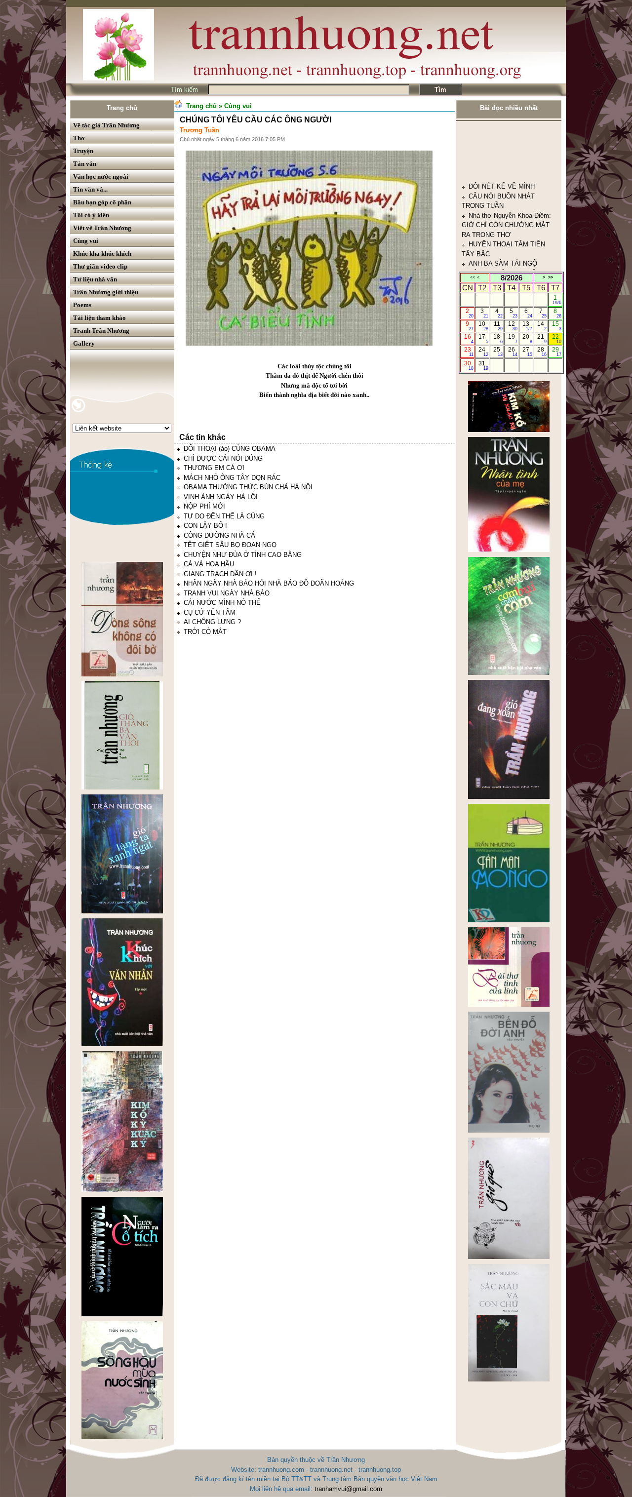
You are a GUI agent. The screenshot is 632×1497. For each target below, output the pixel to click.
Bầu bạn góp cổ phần (102, 202)
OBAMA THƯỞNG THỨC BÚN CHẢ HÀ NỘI (248, 487)
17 (483, 338)
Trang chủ (122, 108)
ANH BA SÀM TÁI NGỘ (503, 206)
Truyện (83, 151)
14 (542, 325)
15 (556, 325)
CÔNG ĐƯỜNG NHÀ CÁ (219, 535)
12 (512, 325)
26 (512, 351)
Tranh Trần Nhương (101, 330)
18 (498, 338)
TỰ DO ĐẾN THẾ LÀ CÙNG (224, 516)
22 (556, 338)
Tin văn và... (90, 189)
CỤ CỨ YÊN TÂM (210, 612)
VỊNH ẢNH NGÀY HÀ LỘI (221, 497)
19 (512, 338)
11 (498, 325)
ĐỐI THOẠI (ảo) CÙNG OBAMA (230, 448)
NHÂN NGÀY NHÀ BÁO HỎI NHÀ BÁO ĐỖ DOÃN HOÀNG (269, 583)
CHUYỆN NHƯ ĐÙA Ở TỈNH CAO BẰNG (243, 554)
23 (469, 351)
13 (527, 325)
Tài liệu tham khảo (99, 317)
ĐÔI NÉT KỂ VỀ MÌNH (502, 129)
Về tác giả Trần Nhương (106, 125)
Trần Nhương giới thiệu (105, 292)
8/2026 (511, 278)
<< (472, 277)
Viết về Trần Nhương (102, 228)
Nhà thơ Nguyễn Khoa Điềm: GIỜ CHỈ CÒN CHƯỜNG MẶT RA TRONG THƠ (506, 168)
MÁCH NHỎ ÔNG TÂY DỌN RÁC (232, 477)
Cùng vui (85, 240)
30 (469, 365)
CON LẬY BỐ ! (205, 525)
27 (527, 351)
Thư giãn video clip (100, 266)
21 (542, 338)
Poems (82, 305)
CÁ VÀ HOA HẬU (209, 564)
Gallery (84, 343)
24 (483, 351)
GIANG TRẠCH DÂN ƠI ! (220, 574)
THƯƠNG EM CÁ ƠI (214, 468)
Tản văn (84, 163)
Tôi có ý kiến (91, 215)
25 (498, 351)
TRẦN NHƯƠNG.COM (501, 235)
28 (542, 351)
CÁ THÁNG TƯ (491, 264)
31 (483, 365)
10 (483, 325)
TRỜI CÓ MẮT (205, 631)
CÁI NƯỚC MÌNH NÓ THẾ (222, 602)
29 (556, 351)
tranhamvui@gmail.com (348, 1489)
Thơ (78, 138)
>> (550, 277)
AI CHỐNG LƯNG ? (212, 622)
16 (469, 338)
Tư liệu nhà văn (95, 279)
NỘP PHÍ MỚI (204, 506)
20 (527, 338)
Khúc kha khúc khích (102, 253)
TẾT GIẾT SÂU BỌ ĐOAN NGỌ (230, 545)
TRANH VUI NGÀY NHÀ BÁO (227, 593)
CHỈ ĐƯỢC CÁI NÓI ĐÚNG (223, 458)
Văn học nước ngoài (100, 176)
